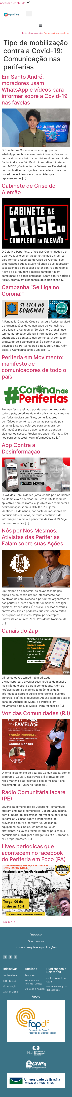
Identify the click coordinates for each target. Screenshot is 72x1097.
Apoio (36, 996)
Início (24, 33)
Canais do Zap (20, 630)
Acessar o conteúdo (13, 3)
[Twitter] (5, 957)
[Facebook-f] (10, 957)
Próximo (9, 922)
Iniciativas (10, 969)
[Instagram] (15, 957)
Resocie (36, 935)
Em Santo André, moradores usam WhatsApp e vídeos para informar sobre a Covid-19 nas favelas (34, 89)
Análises (31, 969)
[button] (29, 13)
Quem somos (36, 941)
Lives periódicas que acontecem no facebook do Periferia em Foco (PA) (34, 853)
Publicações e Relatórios (56, 970)
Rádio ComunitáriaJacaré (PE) (33, 795)
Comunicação (35, 33)
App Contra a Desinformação (21, 448)
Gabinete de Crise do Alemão (28, 188)
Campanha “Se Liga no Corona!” (30, 290)
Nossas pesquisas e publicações (36, 947)
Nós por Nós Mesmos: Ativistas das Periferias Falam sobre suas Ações (32, 537)
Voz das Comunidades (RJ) (36, 713)
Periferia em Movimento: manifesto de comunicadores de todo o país (34, 367)
